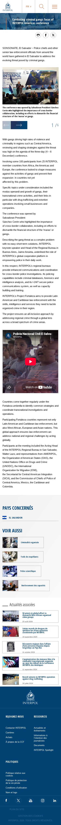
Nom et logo (11, 792)
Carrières (10, 732)
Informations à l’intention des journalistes (40, 738)
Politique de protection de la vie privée (16, 781)
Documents (39, 745)
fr (27, 6)
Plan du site (17, 809)
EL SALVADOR (15, 517)
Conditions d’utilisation (16, 788)
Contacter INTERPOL (16, 728)
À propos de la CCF (15, 742)
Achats (9, 737)
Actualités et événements (40, 729)
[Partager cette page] (46, 35)
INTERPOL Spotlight (43, 750)
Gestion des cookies (30, 816)
